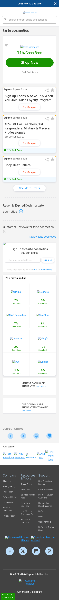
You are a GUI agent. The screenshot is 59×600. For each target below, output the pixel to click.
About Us (7, 481)
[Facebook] (9, 436)
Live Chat (42, 516)
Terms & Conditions (7, 509)
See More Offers (29, 188)
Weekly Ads (25, 489)
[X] (23, 551)
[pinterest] (49, 551)
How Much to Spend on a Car (27, 512)
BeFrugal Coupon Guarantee (45, 496)
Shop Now (29, 62)
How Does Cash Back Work (45, 482)
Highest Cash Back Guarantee (45, 504)
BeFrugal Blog (9, 486)
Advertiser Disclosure (29, 591)
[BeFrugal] (30, 11)
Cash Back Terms (30, 72)
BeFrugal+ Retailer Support (46, 528)
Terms (36, 269)
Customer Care (44, 522)
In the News (8, 502)
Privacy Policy (46, 269)
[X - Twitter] (22, 436)
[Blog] (35, 436)
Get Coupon (29, 107)
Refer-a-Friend (26, 484)
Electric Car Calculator (25, 521)
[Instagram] (48, 436)
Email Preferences (45, 489)
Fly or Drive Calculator (25, 504)
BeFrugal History (10, 497)
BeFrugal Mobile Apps (28, 496)
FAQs (40, 511)
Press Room (8, 492)
